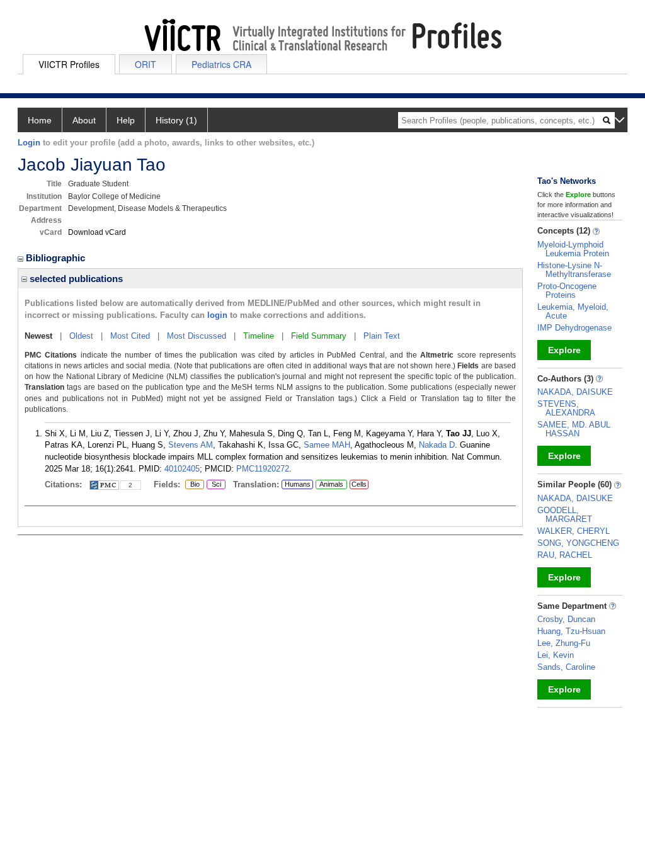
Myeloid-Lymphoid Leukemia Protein (573, 249)
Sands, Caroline (566, 667)
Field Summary (318, 336)
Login (29, 142)
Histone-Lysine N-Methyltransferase (574, 270)
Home (40, 120)
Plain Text (381, 336)
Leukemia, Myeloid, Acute (572, 311)
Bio (192, 484)
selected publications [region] (75, 278)
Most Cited (130, 336)
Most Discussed (196, 336)
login (217, 315)
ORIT (145, 64)
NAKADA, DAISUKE (575, 392)
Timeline (258, 336)
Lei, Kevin (555, 655)
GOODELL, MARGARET (564, 515)
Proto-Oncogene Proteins (566, 290)
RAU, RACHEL (564, 555)
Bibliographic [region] (57, 257)
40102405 (182, 468)
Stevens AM (190, 445)
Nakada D (437, 445)
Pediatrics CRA (221, 64)
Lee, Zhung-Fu (563, 643)
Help (126, 120)
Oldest (81, 336)
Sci (214, 484)
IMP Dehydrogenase (574, 327)
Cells (359, 484)
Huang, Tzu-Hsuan (571, 631)
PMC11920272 (262, 468)
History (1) (176, 120)
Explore (564, 350)
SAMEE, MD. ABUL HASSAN (573, 429)
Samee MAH (327, 445)
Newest (38, 336)
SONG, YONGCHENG (578, 543)
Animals (331, 484)
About (84, 120)
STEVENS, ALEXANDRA (566, 408)
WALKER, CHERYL (573, 531)
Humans (298, 484)
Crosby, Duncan (566, 619)
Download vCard (97, 232)
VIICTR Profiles (69, 64)
